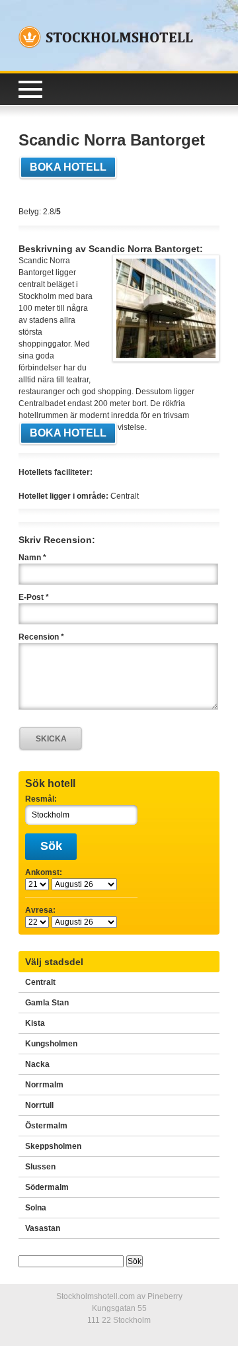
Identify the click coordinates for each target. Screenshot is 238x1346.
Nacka (37, 1064)
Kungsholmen (51, 1043)
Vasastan (42, 1228)
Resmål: (41, 799)
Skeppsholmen (53, 1146)
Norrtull (39, 1105)
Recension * (41, 637)
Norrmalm (44, 1084)
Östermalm (46, 1125)
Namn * (32, 557)
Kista (35, 1023)
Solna (35, 1207)
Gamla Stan (47, 1002)
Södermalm (47, 1187)
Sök (51, 846)
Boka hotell (68, 167)
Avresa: (40, 910)
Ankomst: (43, 872)
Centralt (40, 982)
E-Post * (34, 597)
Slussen (40, 1166)
